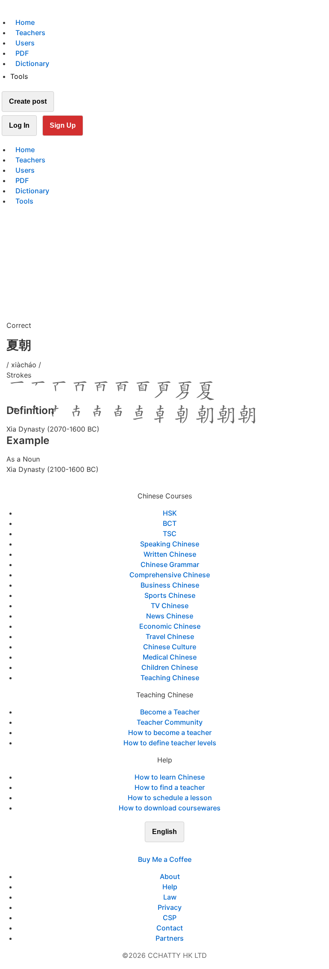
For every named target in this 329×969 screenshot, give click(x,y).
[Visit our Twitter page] (159, 849)
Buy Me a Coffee (164, 859)
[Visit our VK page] (169, 849)
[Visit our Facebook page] (149, 849)
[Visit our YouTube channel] (179, 849)
